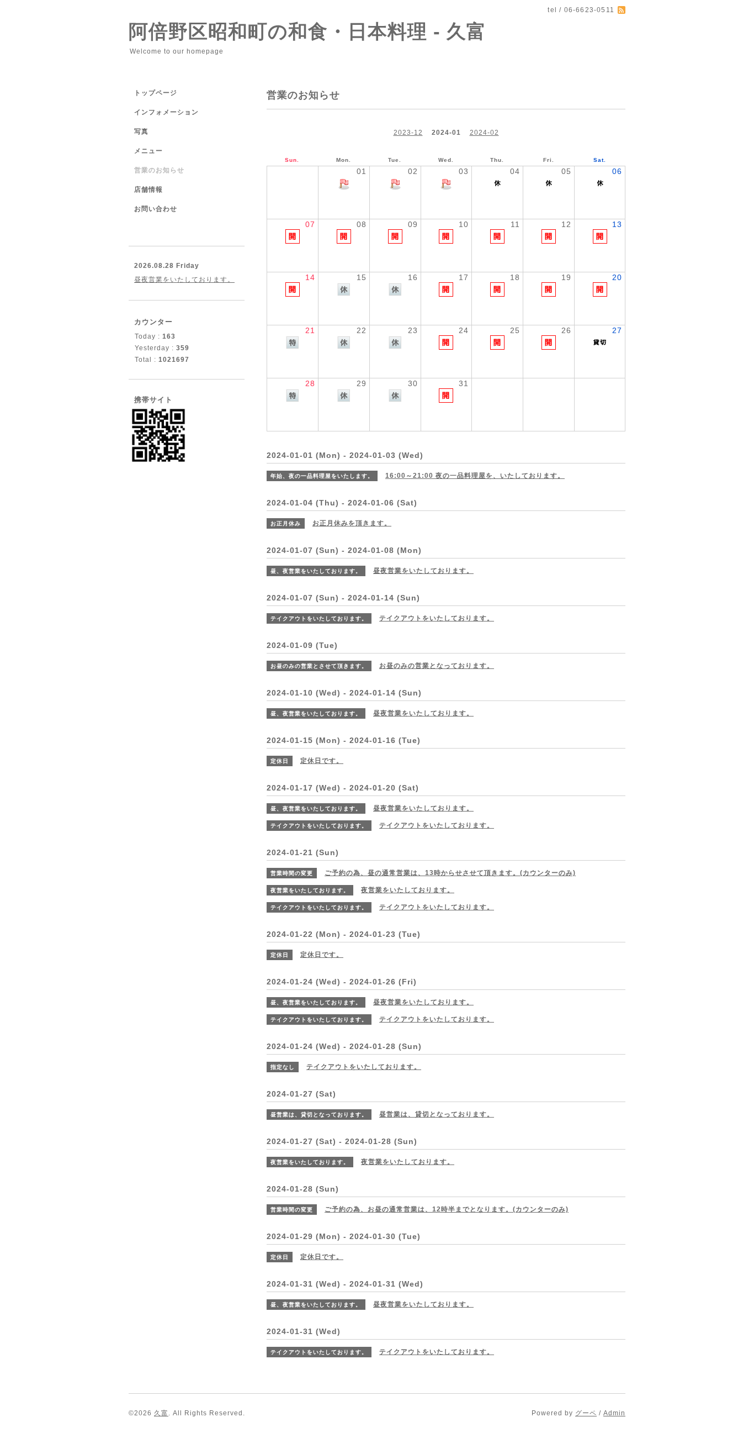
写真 (141, 131)
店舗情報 (148, 189)
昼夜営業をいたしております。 (184, 279)
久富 (161, 1413)
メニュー (148, 151)
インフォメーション (166, 112)
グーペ (586, 1413)
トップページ (155, 93)
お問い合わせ (155, 209)
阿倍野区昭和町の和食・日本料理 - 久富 (307, 31)
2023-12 (408, 132)
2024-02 (484, 132)
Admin (614, 1413)
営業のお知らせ (159, 170)
